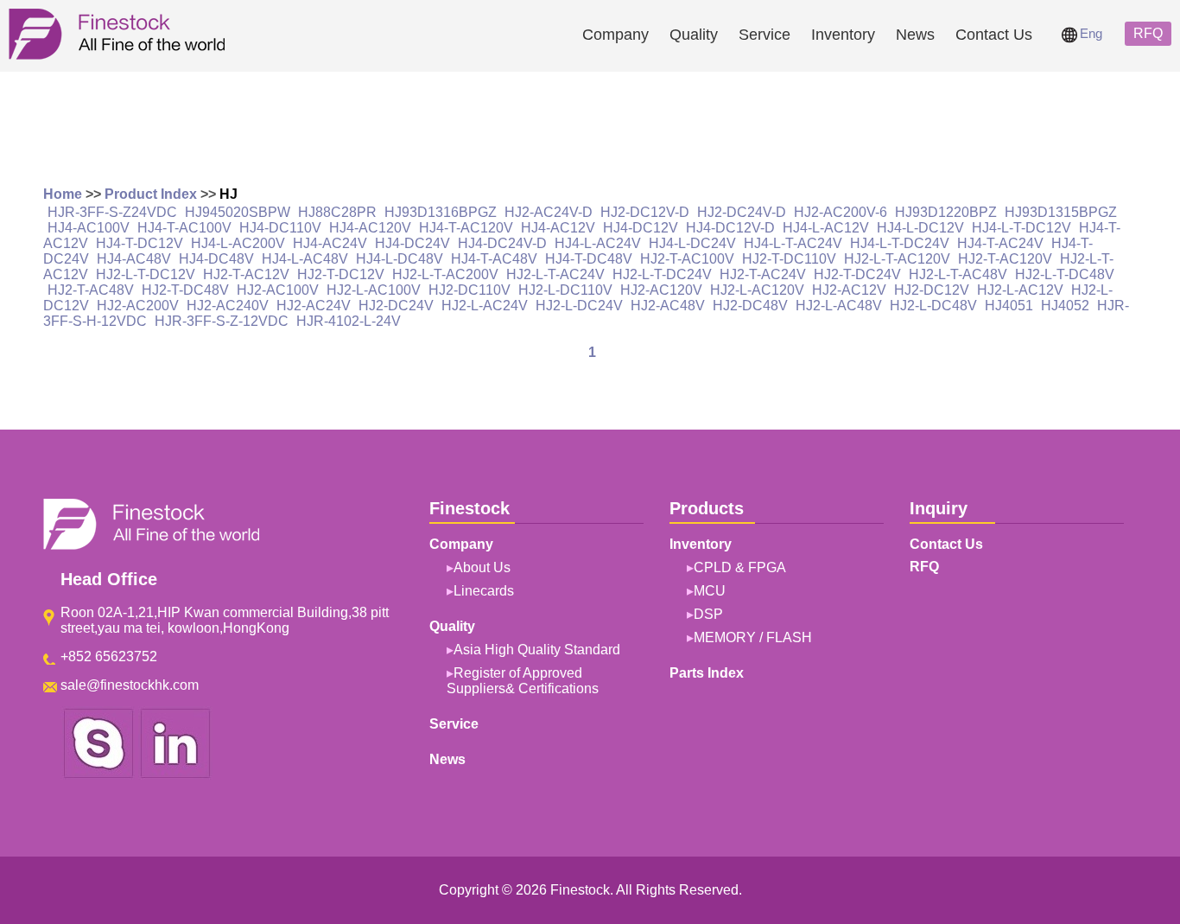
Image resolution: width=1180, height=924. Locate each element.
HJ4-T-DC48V (588, 259)
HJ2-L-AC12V (1020, 290)
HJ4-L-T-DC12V (1021, 227)
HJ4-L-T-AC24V (793, 243)
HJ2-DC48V (750, 305)
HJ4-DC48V (216, 259)
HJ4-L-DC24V (692, 243)
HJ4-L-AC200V (238, 243)
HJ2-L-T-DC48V (1064, 274)
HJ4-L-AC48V (305, 259)
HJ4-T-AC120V (466, 227)
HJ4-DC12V (640, 227)
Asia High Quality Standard (537, 649)
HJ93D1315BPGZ (1061, 212)
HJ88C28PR (337, 212)
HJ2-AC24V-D (548, 212)
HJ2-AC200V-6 (840, 212)
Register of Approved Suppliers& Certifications (523, 681)
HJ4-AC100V (89, 227)
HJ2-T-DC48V (185, 290)
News (915, 34)
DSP (708, 614)
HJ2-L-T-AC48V (958, 274)
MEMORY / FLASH (753, 637)
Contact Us (993, 34)
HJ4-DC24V (412, 243)
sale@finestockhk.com (129, 685)
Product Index (151, 194)
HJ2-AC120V (661, 290)
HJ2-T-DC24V (857, 274)
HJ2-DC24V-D (741, 212)
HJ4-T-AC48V (494, 259)
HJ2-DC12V (931, 290)
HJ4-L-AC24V (598, 243)
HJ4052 (1065, 305)
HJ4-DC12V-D (730, 227)
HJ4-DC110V (280, 227)
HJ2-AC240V (228, 305)
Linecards (484, 590)
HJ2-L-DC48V (933, 305)
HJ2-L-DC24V (579, 305)
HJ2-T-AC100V (687, 259)
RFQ (1148, 33)
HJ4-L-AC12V (826, 227)
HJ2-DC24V (396, 305)
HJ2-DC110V (469, 290)
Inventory (843, 34)
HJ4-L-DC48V (399, 259)
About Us (482, 567)
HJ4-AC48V (134, 259)
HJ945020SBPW (237, 212)
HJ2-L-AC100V (374, 290)
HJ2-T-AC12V (246, 274)
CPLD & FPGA (740, 567)
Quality (693, 34)
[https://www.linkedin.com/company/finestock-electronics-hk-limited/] (175, 775)
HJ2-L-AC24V (484, 305)
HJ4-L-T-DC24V (899, 243)
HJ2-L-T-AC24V (555, 274)
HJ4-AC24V (330, 243)
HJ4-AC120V (370, 227)
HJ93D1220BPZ (946, 212)
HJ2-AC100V (278, 290)
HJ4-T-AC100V (184, 227)
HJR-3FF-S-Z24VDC (112, 212)
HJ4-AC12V (558, 227)
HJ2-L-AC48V (839, 305)
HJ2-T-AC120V (1005, 259)
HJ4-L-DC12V (920, 227)
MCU (710, 590)
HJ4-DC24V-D (502, 243)
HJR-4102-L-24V (348, 321)
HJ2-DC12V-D (644, 212)
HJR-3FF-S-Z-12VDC (222, 321)
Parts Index (706, 673)
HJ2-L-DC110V (565, 290)
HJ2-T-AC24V (763, 274)
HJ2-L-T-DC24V (662, 274)
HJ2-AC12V (849, 290)
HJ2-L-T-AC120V (897, 259)
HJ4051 (1009, 305)
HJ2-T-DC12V (340, 274)
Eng (1091, 33)
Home (62, 194)
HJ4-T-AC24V (1000, 243)
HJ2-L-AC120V (757, 290)
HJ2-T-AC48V (91, 290)
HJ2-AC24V (313, 305)
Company (615, 34)
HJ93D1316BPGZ (440, 212)
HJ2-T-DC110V (789, 259)
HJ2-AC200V (138, 305)
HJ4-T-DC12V (139, 243)
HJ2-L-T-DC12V (145, 274)
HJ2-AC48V (668, 305)
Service (764, 34)
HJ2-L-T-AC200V (445, 274)
